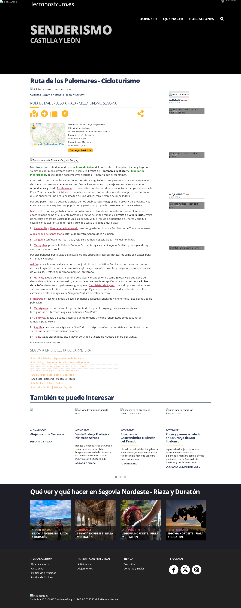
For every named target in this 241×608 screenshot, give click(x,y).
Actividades (84, 564)
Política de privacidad (43, 573)
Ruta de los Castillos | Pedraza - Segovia (51, 387)
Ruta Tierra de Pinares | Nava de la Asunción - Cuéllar (58, 366)
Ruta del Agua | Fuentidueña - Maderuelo (52, 374)
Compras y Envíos (134, 568)
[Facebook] (173, 568)
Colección (129, 564)
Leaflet (40, 143)
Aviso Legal (37, 568)
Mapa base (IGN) (55, 143)
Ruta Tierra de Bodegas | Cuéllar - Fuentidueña (55, 370)
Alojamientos (85, 568)
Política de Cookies (42, 577)
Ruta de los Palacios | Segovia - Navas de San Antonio (58, 358)
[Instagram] (196, 568)
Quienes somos (40, 564)
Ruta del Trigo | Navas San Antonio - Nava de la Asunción (60, 362)
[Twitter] (185, 568)
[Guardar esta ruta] (44, 113)
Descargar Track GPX (80, 150)
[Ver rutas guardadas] (54, 114)
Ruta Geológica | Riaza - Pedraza (47, 383)
